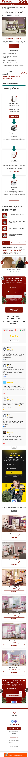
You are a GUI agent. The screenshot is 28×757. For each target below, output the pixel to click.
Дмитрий (9, 364)
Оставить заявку (14, 116)
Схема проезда (14, 737)
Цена (4, 242)
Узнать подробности (23, 73)
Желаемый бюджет (15, 291)
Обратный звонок (14, 728)
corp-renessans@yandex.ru (14, 731)
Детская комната (13, 7)
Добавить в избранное (14, 740)
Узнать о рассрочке (14, 171)
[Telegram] (13, 501)
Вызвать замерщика (14, 144)
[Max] (15, 501)
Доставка (13, 242)
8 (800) (14, 725)
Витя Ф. (8, 431)
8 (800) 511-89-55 (15, 107)
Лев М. (8, 381)
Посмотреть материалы (14, 310)
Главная (4, 7)
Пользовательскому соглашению (11, 300)
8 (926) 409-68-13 (14, 111)
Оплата (21, 242)
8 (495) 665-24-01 (14, 109)
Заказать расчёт (14, 46)
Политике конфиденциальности (14, 299)
